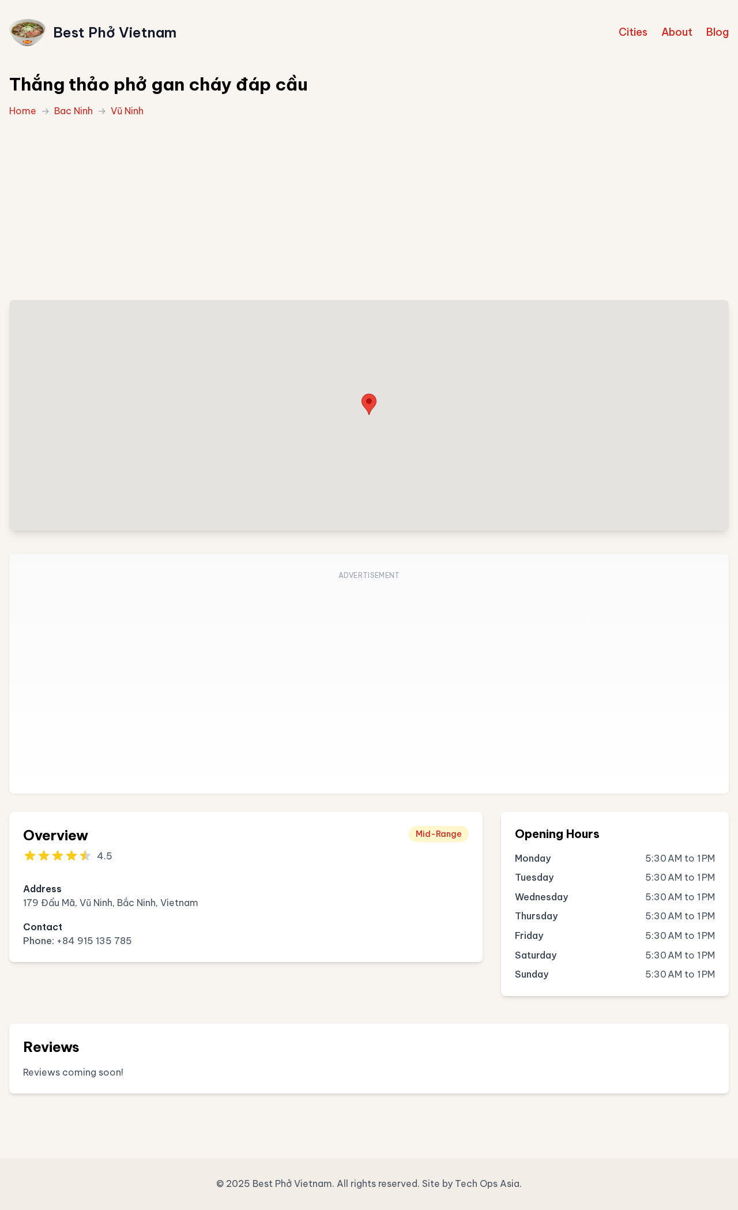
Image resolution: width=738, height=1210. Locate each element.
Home (22, 111)
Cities (633, 32)
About (676, 32)
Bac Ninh (73, 111)
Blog (717, 32)
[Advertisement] (369, 205)
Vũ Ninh (127, 111)
